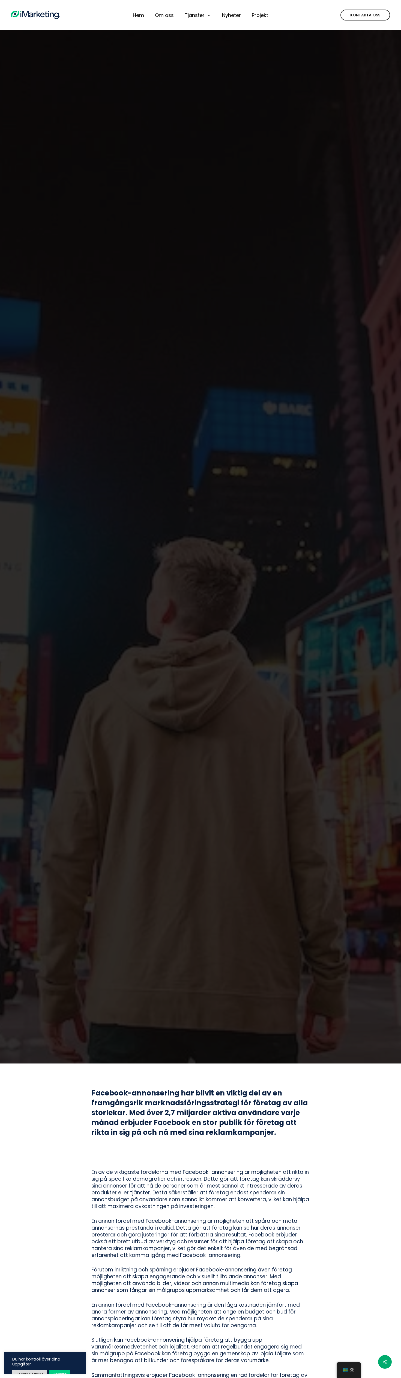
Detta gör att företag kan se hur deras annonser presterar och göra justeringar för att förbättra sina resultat (196, 1231)
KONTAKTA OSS (365, 15)
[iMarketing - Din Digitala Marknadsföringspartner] (35, 15)
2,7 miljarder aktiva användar (220, 1113)
